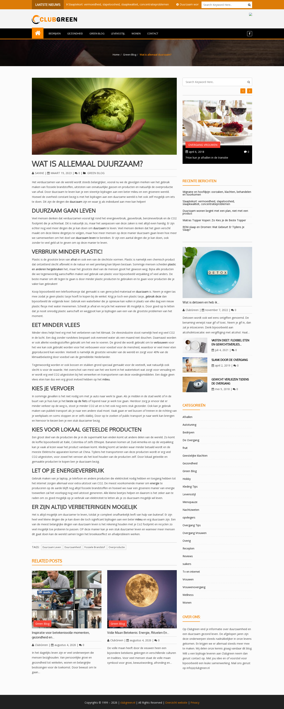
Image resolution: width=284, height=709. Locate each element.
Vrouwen (188, 579)
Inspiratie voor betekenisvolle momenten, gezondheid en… (61, 635)
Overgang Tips (192, 525)
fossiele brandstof (94, 547)
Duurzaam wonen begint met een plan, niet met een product (195, 4)
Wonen (136, 33)
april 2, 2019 (222, 365)
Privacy (194, 702)
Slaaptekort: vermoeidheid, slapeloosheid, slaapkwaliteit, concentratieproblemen (96, 4)
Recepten (188, 548)
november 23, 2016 (201, 152)
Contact (152, 33)
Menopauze (190, 502)
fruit (185, 448)
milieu (106, 379)
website (182, 702)
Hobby (187, 479)
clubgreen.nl (127, 702)
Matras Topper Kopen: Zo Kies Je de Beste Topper (214, 220)
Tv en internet (191, 571)
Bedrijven (55, 33)
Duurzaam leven (52, 547)
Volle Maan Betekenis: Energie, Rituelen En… (138, 633)
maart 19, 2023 (61, 173)
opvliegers (189, 517)
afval (74, 259)
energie (154, 483)
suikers (187, 564)
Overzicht (171, 702)
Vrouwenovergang (194, 587)
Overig (187, 540)
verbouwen (161, 342)
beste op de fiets (77, 401)
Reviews (188, 556)
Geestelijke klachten (195, 455)
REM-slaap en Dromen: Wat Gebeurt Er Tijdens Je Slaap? (213, 228)
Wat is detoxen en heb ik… (201, 302)
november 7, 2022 (216, 310)
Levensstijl (118, 33)
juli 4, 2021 (222, 350)
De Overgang (191, 440)
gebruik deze (153, 296)
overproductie (117, 547)
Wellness (188, 595)
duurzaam (76, 201)
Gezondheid (75, 33)
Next (242, 90)
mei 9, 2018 (222, 389)
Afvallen (187, 417)
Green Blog (97, 33)
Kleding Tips (190, 486)
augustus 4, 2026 (65, 645)
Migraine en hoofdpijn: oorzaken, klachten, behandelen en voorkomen (217, 193)
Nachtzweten (191, 510)
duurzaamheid (73, 547)
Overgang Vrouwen (202, 145)
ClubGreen (41, 645)
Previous (249, 90)
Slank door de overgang (230, 359)
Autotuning (189, 424)
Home (116, 54)
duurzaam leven (86, 238)
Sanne (39, 173)
